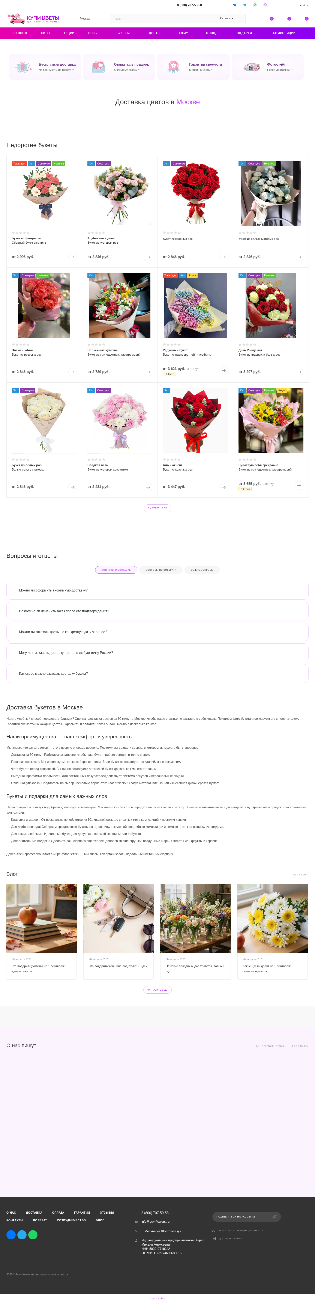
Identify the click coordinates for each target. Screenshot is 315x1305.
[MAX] (265, 5)
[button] (45, 67)
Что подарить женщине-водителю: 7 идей (118, 966)
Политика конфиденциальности (241, 1230)
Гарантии (82, 1212)
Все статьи (301, 875)
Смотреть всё (157, 508)
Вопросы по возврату (161, 570)
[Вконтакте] (235, 5)
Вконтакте (11, 1234)
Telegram (22, 1234)
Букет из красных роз (177, 238)
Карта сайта (157, 1298)
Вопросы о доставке (116, 570)
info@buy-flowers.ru (155, 1221)
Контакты (14, 1220)
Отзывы (107, 1212)
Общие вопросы (202, 570)
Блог (100, 1220)
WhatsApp (255, 5)
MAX (43, 1234)
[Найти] (240, 18)
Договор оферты (230, 1238)
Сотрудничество (71, 1220)
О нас (11, 1212)
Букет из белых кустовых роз (258, 238)
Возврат (40, 1220)
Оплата (58, 1212)
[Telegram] (245, 5)
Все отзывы (300, 1046)
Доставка (34, 1212)
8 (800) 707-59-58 (189, 5)
